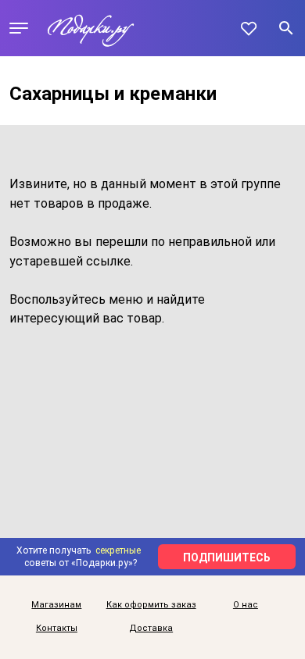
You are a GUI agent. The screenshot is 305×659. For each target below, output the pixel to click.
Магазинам (56, 605)
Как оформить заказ (151, 605)
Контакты (56, 628)
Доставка (151, 628)
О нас (245, 605)
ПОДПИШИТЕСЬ (227, 557)
